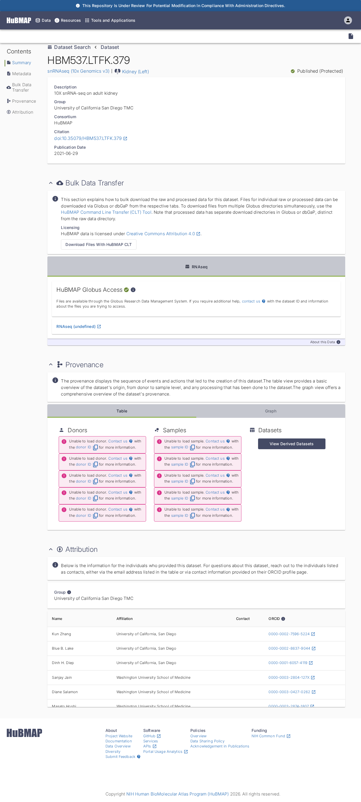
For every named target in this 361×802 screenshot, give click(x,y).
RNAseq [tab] (200, 266)
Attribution (23, 112)
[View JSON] (350, 36)
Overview (198, 736)
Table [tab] (121, 410)
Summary (21, 62)
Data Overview (118, 746)
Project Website (118, 736)
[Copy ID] (55, 36)
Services (150, 741)
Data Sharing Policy (207, 741)
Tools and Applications (113, 20)
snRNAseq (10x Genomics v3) (78, 71)
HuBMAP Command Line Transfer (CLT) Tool (106, 212)
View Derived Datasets (292, 443)
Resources (71, 20)
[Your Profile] (348, 20)
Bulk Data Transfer (21, 87)
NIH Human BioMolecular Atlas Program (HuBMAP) (177, 794)
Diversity (112, 751)
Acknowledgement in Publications (219, 746)
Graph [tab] (271, 410)
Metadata (21, 73)
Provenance (24, 101)
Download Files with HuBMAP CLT (98, 244)
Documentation (118, 741)
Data (46, 20)
